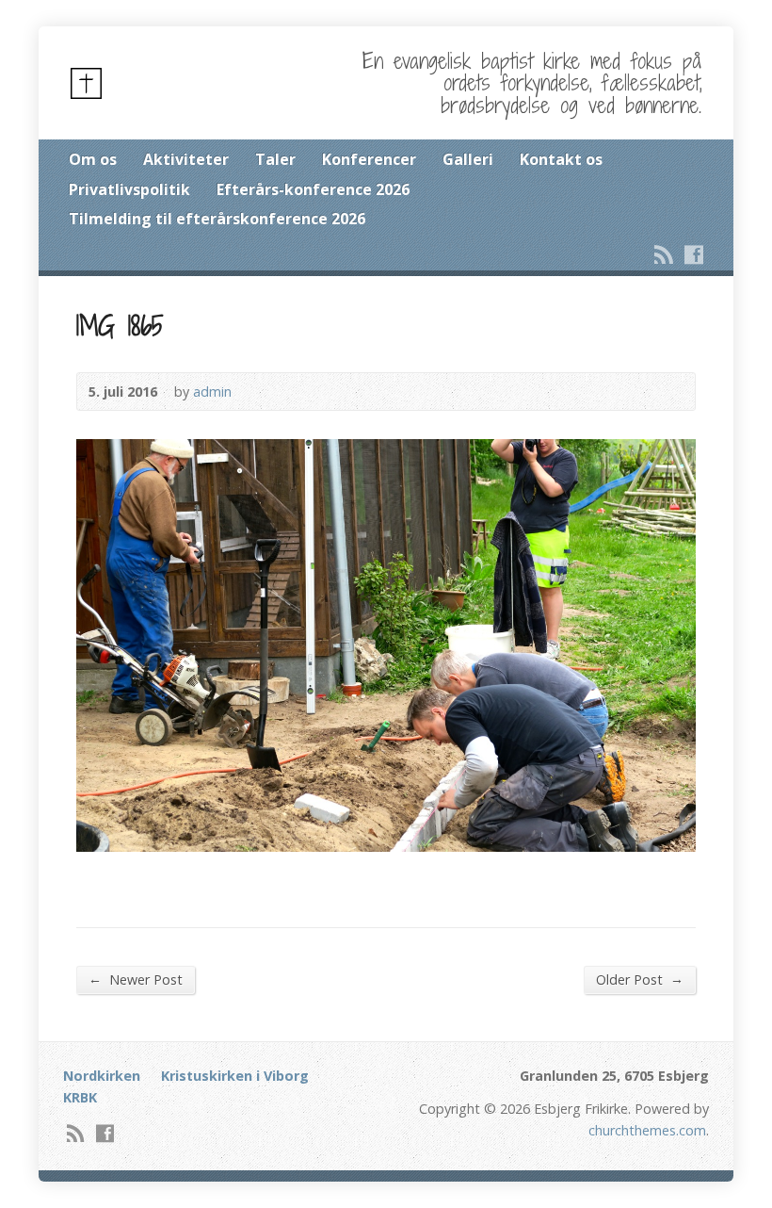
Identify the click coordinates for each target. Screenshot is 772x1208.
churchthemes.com (647, 1130)
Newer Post (135, 979)
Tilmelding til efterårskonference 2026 (217, 218)
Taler (275, 159)
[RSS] (663, 254)
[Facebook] (693, 254)
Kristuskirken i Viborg (235, 1076)
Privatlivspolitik (129, 189)
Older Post (640, 979)
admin (212, 391)
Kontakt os (561, 159)
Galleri (467, 159)
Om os (93, 159)
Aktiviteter (186, 159)
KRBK (80, 1097)
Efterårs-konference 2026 (313, 189)
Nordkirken (101, 1076)
